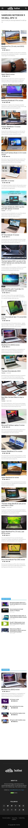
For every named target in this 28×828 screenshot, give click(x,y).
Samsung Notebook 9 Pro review (12, 100)
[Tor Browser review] (5, 701)
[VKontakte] (19, 805)
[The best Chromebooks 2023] (14, 362)
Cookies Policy (22, 818)
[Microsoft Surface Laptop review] (5, 714)
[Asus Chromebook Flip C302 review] (14, 550)
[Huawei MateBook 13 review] (14, 117)
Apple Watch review (8, 74)
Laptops (3, 687)
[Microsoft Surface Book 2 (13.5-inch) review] (14, 144)
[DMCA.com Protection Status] (14, 793)
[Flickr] (11, 809)
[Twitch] (15, 809)
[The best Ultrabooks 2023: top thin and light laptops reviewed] (14, 198)
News (3, 204)
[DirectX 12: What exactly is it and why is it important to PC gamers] (5, 624)
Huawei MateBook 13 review (10, 127)
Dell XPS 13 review (7, 181)
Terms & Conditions (6, 818)
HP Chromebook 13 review (10, 235)
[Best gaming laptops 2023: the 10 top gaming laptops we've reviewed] (5, 604)
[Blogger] (23, 809)
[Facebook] (4, 805)
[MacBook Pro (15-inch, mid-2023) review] (14, 37)
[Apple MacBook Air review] (14, 468)
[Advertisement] (14, 651)
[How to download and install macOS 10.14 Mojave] (5, 610)
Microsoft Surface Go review (16, 706)
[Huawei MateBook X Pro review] (14, 442)
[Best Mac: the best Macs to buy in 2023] (14, 388)
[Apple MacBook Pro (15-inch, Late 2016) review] (14, 522)
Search (6, 12)
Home (2, 12)
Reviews (3, 43)
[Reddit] (7, 809)
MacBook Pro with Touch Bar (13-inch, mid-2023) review (12, 290)
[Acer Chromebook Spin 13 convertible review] (14, 308)
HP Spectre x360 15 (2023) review (17, 720)
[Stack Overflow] (19, 809)
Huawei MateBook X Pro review (11, 451)
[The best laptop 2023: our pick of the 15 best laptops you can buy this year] (14, 252)
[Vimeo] (11, 805)
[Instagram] (23, 805)
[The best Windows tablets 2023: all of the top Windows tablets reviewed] (5, 617)
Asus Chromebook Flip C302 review (13, 559)
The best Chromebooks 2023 (11, 371)
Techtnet (3, 210)
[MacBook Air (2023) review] (14, 336)
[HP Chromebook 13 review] (14, 226)
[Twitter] (7, 805)
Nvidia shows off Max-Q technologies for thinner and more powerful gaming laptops (18, 630)
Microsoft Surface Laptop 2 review (13, 425)
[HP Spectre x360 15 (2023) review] (5, 721)
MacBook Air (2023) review (10, 345)
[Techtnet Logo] (14, 772)
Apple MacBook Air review (10, 477)
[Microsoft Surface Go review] (5, 708)
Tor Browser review (14, 699)
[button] (26, 8)
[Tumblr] (4, 809)
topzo (22, 790)
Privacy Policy (14, 818)
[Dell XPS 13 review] (14, 172)
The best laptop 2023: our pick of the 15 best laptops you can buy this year (13, 262)
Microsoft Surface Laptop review (17, 713)
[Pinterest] (15, 805)
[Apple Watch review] (14, 65)
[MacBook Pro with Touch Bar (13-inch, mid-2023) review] (14, 280)
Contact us (14, 819)
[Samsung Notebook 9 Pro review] (14, 91)
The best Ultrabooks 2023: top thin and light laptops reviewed (12, 208)
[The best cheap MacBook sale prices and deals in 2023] (14, 494)
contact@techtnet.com (15, 790)
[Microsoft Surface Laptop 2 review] (14, 416)
